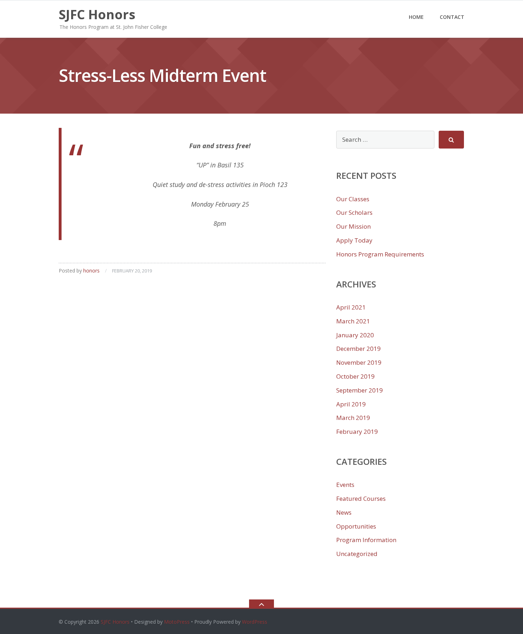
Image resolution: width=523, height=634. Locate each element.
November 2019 (358, 362)
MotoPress (177, 621)
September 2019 (359, 390)
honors (91, 270)
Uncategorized (356, 554)
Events (345, 484)
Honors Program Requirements (380, 254)
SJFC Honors (115, 621)
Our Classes (352, 199)
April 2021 (351, 307)
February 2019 (357, 431)
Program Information (366, 540)
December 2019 (358, 348)
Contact (452, 17)
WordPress (254, 621)
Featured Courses (361, 498)
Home (416, 17)
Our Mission (353, 226)
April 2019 (351, 404)
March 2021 (353, 321)
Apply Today (354, 240)
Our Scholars (354, 212)
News (344, 512)
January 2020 (355, 335)
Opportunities (356, 526)
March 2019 (353, 418)
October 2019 (355, 376)
